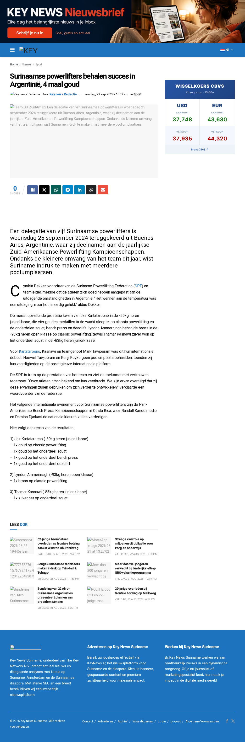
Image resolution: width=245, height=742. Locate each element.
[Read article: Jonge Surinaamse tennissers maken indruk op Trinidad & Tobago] (22, 570)
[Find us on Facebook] (227, 721)
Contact (87, 721)
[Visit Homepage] (37, 50)
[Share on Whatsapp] (56, 189)
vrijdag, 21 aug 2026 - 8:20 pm (58, 607)
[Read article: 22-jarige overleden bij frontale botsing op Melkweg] (99, 595)
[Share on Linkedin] (79, 189)
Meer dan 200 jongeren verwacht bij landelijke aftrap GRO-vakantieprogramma (135, 568)
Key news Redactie (63, 94)
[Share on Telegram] (67, 189)
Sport (38, 64)
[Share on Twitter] (44, 189)
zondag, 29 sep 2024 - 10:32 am (106, 94)
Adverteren (105, 721)
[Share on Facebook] (32, 189)
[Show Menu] (12, 50)
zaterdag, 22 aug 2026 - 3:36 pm (136, 554)
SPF (138, 286)
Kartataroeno (29, 351)
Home (14, 64)
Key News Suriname (34, 721)
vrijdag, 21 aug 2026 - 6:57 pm (135, 599)
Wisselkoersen (143, 721)
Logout (176, 721)
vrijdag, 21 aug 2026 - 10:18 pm (136, 578)
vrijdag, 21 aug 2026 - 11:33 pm (58, 578)
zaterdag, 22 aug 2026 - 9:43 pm (59, 554)
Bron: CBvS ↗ (200, 149)
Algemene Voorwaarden (202, 721)
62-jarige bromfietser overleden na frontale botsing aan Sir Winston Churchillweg (59, 543)
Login (162, 721)
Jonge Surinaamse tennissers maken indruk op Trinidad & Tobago (59, 568)
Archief (123, 721)
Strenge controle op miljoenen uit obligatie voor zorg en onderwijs (134, 543)
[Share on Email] (103, 189)
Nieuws (27, 64)
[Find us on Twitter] (233, 721)
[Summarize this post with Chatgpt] (91, 189)
